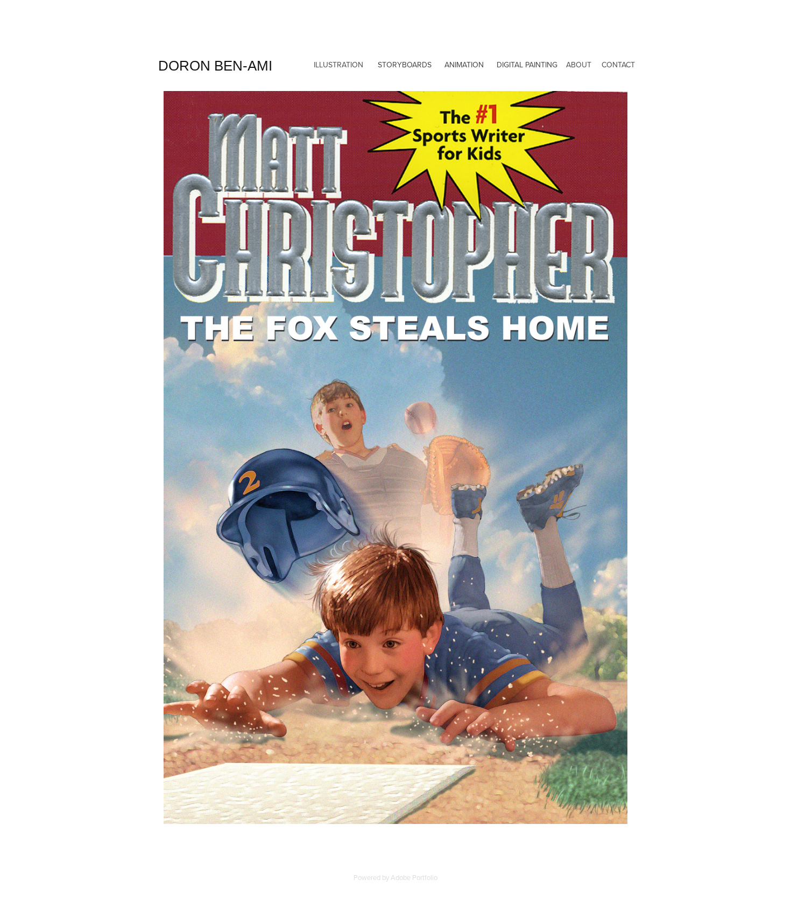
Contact (618, 64)
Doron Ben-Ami (215, 66)
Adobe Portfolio (414, 877)
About (578, 64)
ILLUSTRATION (338, 64)
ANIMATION (464, 64)
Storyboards (405, 64)
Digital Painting (527, 64)
